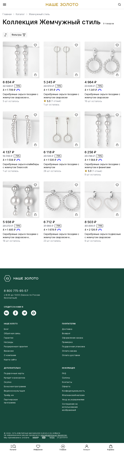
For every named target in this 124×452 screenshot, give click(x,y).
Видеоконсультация (14, 391)
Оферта (66, 386)
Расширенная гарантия (16, 346)
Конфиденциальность (73, 391)
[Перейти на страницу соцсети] (8, 313)
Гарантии (8, 338)
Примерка (67, 342)
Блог (6, 329)
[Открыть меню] (4, 4)
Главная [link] (7, 14)
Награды (8, 342)
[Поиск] (119, 4)
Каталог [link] (20, 14)
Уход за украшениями (73, 399)
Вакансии (9, 351)
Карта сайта (10, 359)
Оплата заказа (69, 351)
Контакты (67, 382)
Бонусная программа (15, 386)
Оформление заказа (72, 338)
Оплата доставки (71, 355)
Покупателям (69, 324)
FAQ (64, 373)
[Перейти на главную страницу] (62, 4)
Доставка (67, 329)
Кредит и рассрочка (14, 378)
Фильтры (17, 34)
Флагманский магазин (73, 395)
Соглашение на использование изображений (70, 407)
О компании (10, 355)
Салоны (66, 378)
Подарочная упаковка (73, 346)
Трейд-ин (9, 395)
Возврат (66, 333)
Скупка (7, 382)
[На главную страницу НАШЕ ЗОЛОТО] (21, 278)
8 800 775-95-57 (16, 290)
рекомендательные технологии (54, 435)
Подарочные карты (14, 373)
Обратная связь (12, 333)
